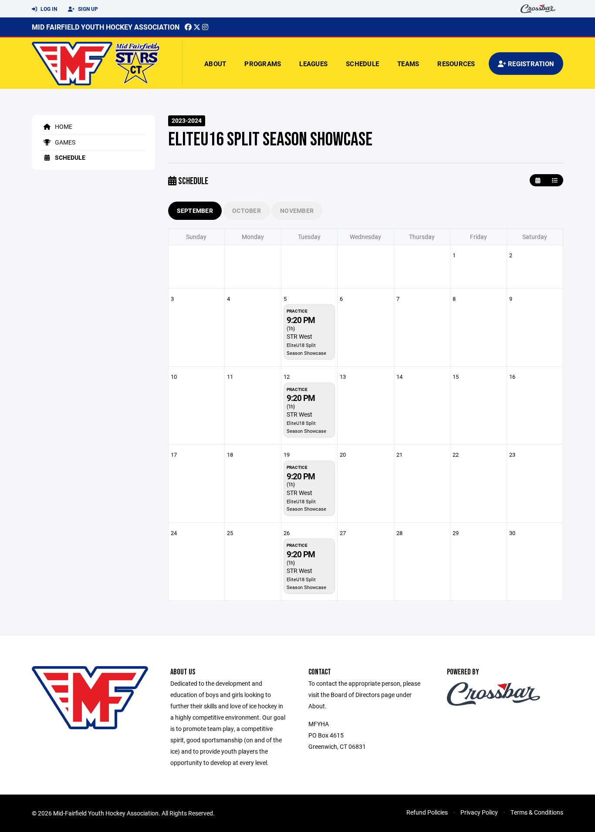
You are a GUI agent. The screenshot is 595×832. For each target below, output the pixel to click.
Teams (408, 63)
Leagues (313, 63)
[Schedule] (554, 180)
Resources (456, 63)
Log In (48, 8)
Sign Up (87, 8)
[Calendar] (538, 180)
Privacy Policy (479, 812)
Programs (262, 63)
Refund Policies (427, 812)
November (297, 210)
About (215, 63)
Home (63, 126)
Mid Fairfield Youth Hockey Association (105, 26)
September (195, 210)
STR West (299, 336)
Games (64, 142)
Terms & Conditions (536, 812)
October (246, 210)
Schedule (362, 63)
